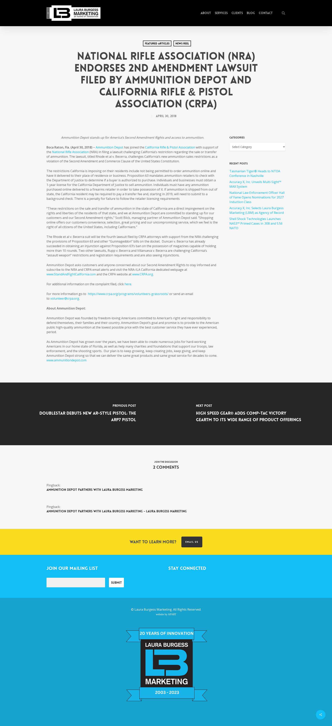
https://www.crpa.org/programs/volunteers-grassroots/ (128, 294)
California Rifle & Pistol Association (170, 147)
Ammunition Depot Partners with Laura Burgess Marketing (94, 490)
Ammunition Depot (109, 147)
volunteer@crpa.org (64, 298)
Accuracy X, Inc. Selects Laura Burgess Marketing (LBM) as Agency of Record (256, 210)
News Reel (182, 43)
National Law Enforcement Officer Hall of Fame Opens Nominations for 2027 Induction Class (257, 197)
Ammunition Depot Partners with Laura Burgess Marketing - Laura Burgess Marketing (116, 511)
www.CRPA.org (142, 274)
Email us (191, 541)
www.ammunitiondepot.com (66, 360)
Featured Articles (157, 43)
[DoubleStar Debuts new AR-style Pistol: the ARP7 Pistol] (83, 414)
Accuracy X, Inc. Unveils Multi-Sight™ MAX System (255, 184)
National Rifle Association (70, 152)
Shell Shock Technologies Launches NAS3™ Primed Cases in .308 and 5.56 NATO (255, 223)
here (127, 284)
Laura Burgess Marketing (153, 609)
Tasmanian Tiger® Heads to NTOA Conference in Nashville (254, 173)
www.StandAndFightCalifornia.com (71, 274)
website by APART (166, 614)
